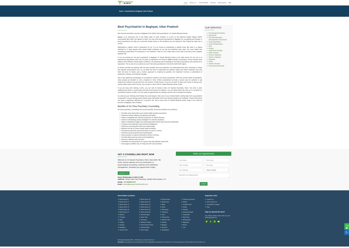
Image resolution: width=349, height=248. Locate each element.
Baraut (185, 224)
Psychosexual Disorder (216, 66)
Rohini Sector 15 (124, 207)
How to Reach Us (212, 202)
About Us (192, 2)
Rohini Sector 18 (145, 199)
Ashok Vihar (144, 217)
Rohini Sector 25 (145, 209)
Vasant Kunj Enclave (189, 199)
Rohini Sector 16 (124, 209)
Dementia (212, 59)
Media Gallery (222, 2)
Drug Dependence (215, 42)
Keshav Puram (166, 219)
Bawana (122, 214)
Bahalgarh (123, 227)
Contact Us (123, 173)
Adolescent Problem (215, 50)
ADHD (211, 61)
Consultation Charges (213, 204)
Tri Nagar (122, 217)
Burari (163, 207)
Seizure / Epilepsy (215, 57)
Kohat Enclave (166, 199)
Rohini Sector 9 (124, 199)
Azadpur (122, 224)
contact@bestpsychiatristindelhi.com (135, 184)
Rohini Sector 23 (145, 202)
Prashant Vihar (187, 204)
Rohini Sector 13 (124, 204)
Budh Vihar (186, 217)
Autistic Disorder (214, 64)
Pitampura (165, 212)
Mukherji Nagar (145, 214)
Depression (212, 35)
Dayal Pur (165, 227)
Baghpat (164, 224)
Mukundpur (165, 209)
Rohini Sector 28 (145, 212)
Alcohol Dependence (216, 44)
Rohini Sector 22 (145, 207)
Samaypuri (144, 219)
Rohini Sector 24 (145, 204)
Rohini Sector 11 (124, 202)
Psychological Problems (217, 33)
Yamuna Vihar (124, 230)
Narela (185, 207)
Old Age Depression (215, 37)
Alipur (163, 204)
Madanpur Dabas (146, 222)
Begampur (186, 222)
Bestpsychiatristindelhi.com (146, 240)
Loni (184, 227)
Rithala (185, 202)
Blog (229, 2)
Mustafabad (165, 230)
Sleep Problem (214, 53)
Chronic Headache (215, 55)
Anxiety (211, 48)
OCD (210, 46)
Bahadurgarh (187, 219)
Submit (203, 184)
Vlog (208, 207)
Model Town (165, 202)
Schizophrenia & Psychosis (218, 39)
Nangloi (122, 222)
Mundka (185, 209)
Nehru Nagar (144, 230)
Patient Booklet (203, 2)
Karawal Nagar (145, 227)
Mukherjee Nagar (188, 212)
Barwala (164, 222)
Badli (121, 219)
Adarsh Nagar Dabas (147, 224)
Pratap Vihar (165, 217)
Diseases (213, 2)
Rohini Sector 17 (124, 212)
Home (185, 2)
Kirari (163, 214)
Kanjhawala (186, 214)
